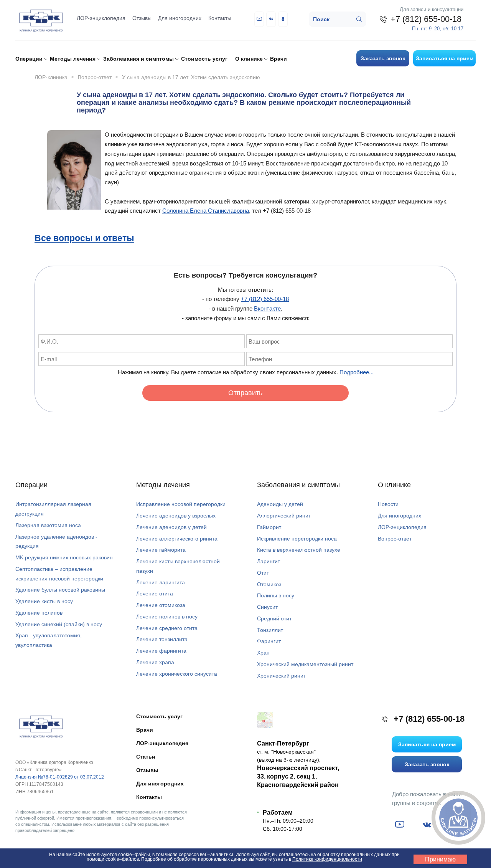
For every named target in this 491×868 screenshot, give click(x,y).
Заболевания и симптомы (298, 485)
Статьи (145, 757)
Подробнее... (356, 372)
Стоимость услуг (204, 58)
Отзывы (142, 18)
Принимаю (440, 859)
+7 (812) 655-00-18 (265, 299)
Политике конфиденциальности (327, 859)
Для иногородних (179, 18)
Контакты (219, 18)
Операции (31, 485)
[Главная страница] (40, 726)
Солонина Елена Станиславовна (205, 210)
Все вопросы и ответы (84, 237)
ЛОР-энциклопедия (101, 18)
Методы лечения (163, 485)
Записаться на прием (444, 58)
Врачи (278, 58)
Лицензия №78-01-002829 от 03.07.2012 (59, 777)
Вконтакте (267, 308)
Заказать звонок (383, 58)
